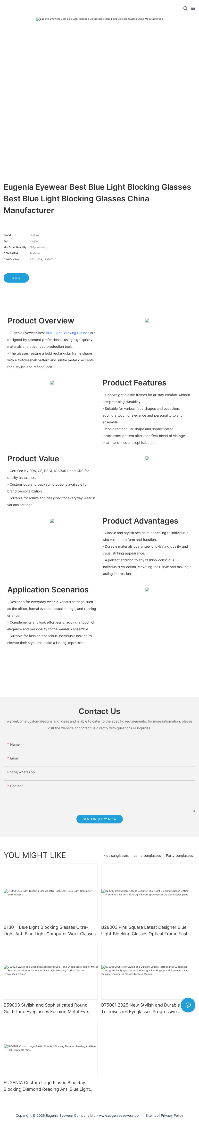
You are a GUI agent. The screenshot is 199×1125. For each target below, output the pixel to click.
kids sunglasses (116, 855)
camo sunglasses (147, 855)
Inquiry (16, 278)
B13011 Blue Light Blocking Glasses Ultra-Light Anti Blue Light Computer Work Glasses (50, 930)
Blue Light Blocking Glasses (67, 333)
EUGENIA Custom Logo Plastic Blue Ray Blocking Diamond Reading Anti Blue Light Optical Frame (47, 1086)
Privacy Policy (172, 1115)
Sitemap (151, 1115)
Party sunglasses (179, 855)
